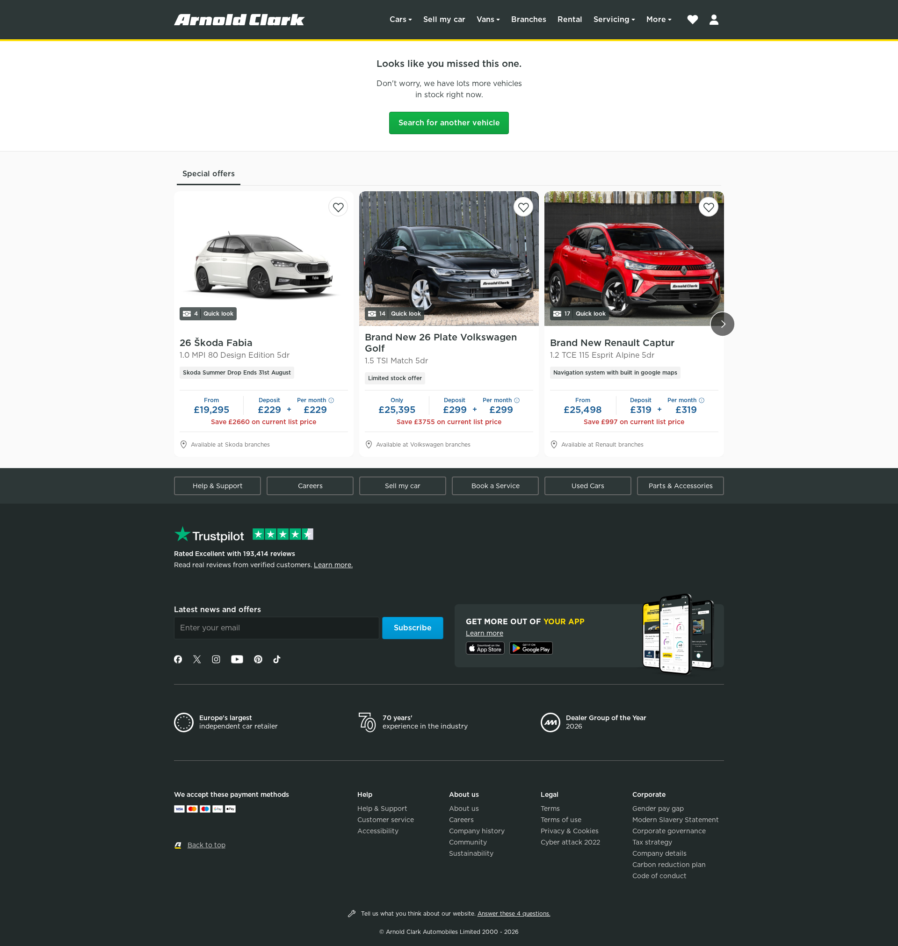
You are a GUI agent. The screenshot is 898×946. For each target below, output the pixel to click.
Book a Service (495, 486)
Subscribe (413, 627)
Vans (485, 19)
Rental (570, 19)
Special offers (208, 173)
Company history (477, 831)
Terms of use (561, 819)
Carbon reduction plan (669, 864)
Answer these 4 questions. (514, 913)
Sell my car (444, 19)
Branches (528, 19)
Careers (310, 486)
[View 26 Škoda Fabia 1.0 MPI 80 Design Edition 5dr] (264, 258)
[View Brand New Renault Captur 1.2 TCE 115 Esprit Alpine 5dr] (634, 258)
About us (464, 808)
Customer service (385, 819)
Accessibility (377, 831)
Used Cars (588, 486)
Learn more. (333, 565)
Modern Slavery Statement (675, 819)
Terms (550, 808)
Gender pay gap (658, 808)
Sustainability (471, 853)
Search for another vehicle (449, 122)
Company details (659, 853)
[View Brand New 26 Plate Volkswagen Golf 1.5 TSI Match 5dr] (449, 258)
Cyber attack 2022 (570, 842)
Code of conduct (659, 876)
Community (468, 842)
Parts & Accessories (681, 486)
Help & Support (218, 486)
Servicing (612, 19)
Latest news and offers (217, 609)
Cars (398, 19)
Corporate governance (669, 831)
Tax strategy (652, 842)
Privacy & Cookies (570, 831)
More (656, 19)
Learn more (484, 633)
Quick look (213, 313)
